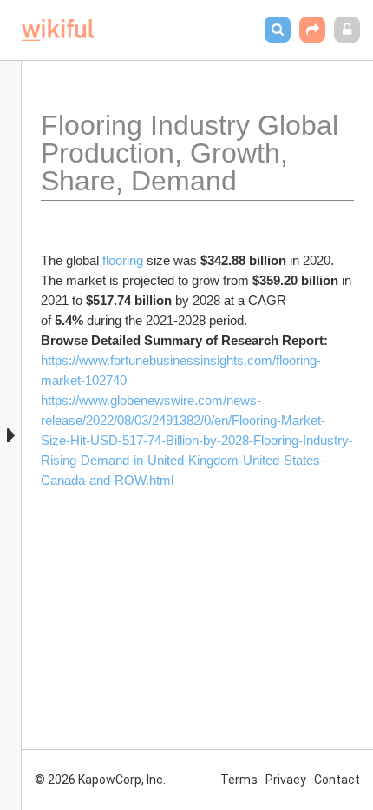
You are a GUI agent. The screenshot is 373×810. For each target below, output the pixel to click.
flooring (124, 260)
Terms (239, 780)
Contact (337, 780)
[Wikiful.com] (58, 30)
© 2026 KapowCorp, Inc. (100, 780)
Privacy (285, 780)
